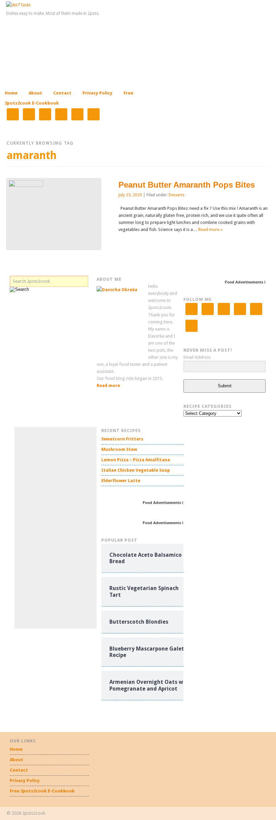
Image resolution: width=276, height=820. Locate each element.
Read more (108, 385)
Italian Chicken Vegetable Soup (135, 470)
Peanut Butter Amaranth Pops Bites (186, 184)
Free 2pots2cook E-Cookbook (42, 790)
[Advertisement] (64, 528)
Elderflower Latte (120, 480)
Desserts (176, 195)
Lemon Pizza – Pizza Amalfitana (135, 459)
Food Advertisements (244, 282)
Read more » (210, 229)
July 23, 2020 (130, 195)
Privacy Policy (97, 92)
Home (11, 92)
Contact (62, 92)
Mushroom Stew (119, 449)
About (35, 92)
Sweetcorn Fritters (122, 438)
